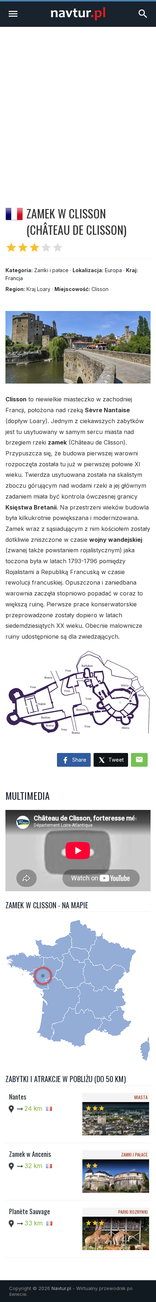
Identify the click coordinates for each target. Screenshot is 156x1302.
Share (78, 760)
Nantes (17, 1096)
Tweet (115, 760)
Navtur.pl (61, 1288)
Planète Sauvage (29, 1211)
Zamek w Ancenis (30, 1154)
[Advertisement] (78, 108)
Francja (14, 278)
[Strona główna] (78, 18)
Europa (113, 270)
